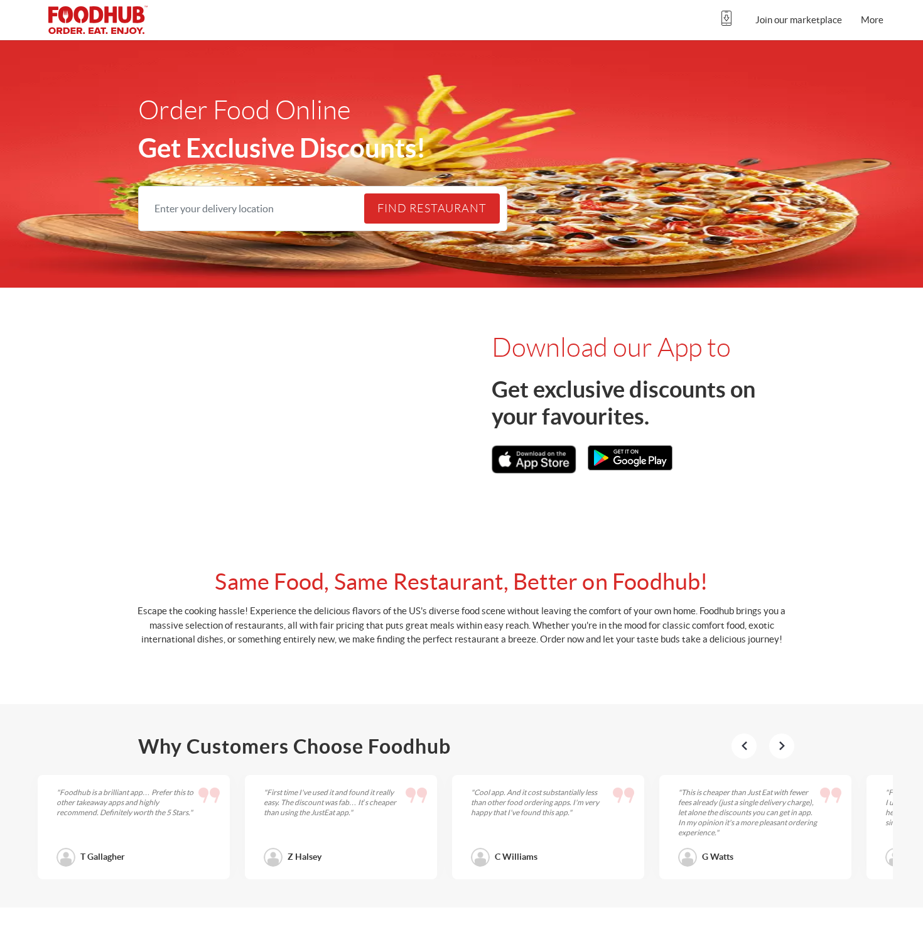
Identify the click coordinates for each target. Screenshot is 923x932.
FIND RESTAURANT (432, 208)
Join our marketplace (798, 19)
